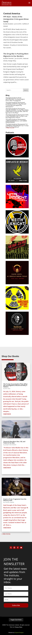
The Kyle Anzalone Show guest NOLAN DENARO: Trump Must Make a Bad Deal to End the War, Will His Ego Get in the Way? (17, 111)
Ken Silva (7, 388)
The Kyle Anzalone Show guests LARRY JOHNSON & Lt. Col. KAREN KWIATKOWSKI (16, 121)
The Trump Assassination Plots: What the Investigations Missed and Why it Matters (15, 385)
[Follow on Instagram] (14, 547)
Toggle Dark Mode (16, 619)
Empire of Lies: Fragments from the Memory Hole (14, 499)
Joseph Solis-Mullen (10, 444)
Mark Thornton (9, 58)
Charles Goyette (9, 502)
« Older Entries (6, 534)
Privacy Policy (18, 627)
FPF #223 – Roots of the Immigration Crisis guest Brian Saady (16, 19)
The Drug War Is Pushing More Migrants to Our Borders (15, 55)
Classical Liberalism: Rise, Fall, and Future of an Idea (14, 442)
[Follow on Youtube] (21, 547)
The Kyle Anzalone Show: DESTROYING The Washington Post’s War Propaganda (15, 99)
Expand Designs (19, 632)
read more (7, 414)
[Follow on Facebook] (17, 547)
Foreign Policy (12, 61)
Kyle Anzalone (9, 24)
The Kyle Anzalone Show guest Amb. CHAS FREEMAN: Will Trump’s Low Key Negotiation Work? (17, 116)
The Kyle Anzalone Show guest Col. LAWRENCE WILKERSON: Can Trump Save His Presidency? (17, 125)
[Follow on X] (11, 547)
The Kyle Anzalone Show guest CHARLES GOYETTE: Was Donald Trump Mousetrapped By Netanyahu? (16, 105)
